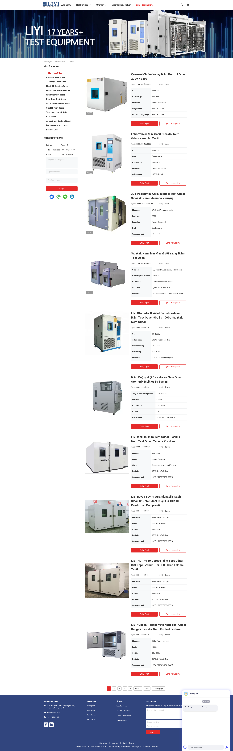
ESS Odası (51, 117)
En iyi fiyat (144, 123)
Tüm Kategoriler (121, 720)
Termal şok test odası (56, 82)
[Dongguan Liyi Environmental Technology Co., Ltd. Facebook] (46, 724)
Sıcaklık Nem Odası (55, 108)
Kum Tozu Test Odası (56, 99)
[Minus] (226, 693)
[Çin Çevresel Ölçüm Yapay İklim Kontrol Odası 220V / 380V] (107, 94)
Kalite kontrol (91, 715)
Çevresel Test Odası (55, 77)
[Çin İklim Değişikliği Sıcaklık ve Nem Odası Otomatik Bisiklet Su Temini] (106, 397)
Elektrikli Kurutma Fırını (57, 86)
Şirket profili (91, 706)
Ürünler (57, 62)
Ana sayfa (48, 62)
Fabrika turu (91, 710)
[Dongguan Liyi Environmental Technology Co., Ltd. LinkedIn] (51, 724)
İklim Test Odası (55, 73)
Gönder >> (153, 732)
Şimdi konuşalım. (173, 123)
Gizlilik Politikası (128, 743)
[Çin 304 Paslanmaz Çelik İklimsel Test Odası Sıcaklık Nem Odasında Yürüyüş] (107, 213)
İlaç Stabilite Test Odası (57, 125)
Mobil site (115, 743)
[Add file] (185, 747)
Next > (137, 688)
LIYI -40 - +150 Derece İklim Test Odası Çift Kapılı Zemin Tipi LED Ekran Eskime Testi (157, 565)
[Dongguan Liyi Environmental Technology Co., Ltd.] (51, 4)
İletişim (62, 188)
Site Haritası (103, 743)
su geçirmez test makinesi (58, 121)
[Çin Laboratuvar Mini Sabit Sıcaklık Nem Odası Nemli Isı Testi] (107, 154)
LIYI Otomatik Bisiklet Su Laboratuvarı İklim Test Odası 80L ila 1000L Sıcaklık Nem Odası (157, 317)
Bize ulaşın (91, 719)
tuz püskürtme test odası (58, 103)
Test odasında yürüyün (56, 112)
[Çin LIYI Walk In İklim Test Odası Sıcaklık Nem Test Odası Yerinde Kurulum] (107, 457)
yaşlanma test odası (55, 95)
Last (147, 688)
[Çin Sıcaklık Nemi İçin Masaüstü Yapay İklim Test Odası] (107, 273)
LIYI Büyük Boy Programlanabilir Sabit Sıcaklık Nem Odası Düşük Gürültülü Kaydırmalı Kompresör (156, 501)
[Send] (227, 747)
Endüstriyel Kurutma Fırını (58, 90)
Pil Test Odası (52, 130)
